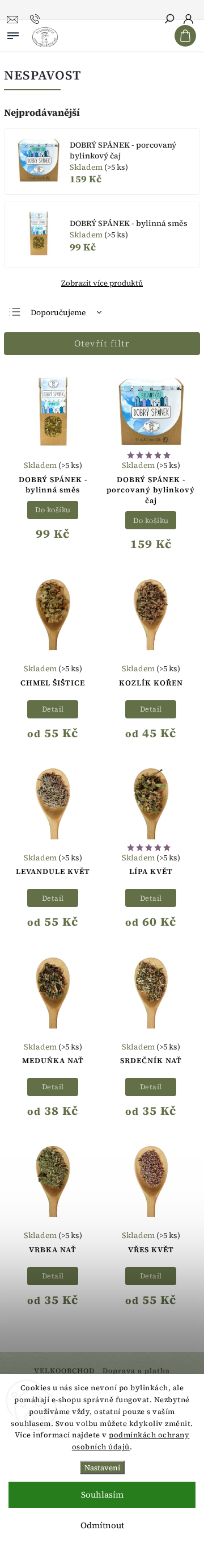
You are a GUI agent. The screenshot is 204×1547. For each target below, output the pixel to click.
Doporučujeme (58, 312)
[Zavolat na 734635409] (36, 19)
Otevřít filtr (102, 343)
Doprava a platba (136, 1370)
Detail (53, 709)
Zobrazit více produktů (102, 282)
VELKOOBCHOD (64, 1370)
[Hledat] (168, 19)
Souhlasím (102, 1494)
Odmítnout (102, 1525)
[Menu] (13, 33)
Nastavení (102, 1467)
